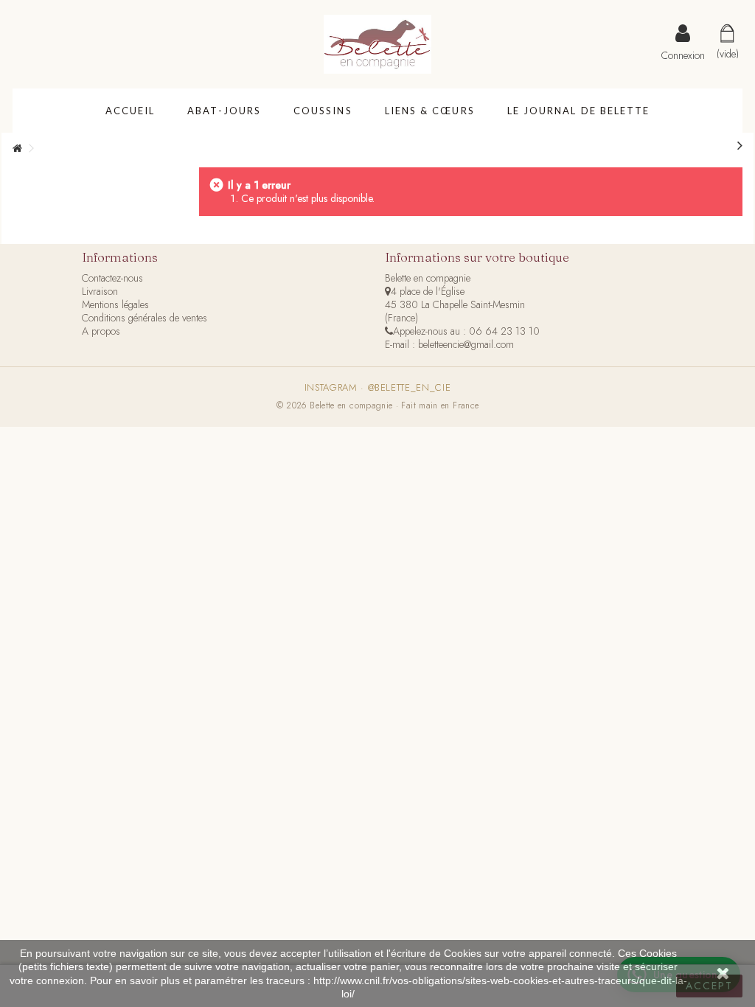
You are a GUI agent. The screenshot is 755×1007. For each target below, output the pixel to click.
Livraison (100, 291)
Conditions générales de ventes (144, 317)
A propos (101, 331)
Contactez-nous (112, 278)
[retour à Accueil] (17, 148)
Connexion (683, 54)
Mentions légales (115, 304)
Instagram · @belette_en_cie (378, 387)
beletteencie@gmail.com (466, 344)
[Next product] (739, 146)
